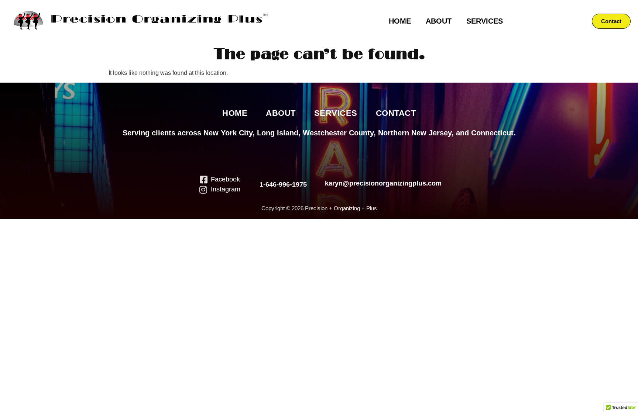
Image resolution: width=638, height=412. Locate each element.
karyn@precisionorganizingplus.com (383, 183)
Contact (396, 113)
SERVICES (484, 21)
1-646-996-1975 (283, 184)
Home (234, 113)
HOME (400, 21)
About (281, 113)
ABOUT (439, 21)
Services (335, 113)
